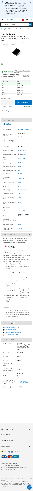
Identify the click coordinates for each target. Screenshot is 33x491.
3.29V (20, 166)
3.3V (19, 224)
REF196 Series (22, 150)
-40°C (19, 197)
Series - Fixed (22, 158)
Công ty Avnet (5, 479)
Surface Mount (22, 189)
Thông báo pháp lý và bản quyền (10, 465)
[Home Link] (13, 20)
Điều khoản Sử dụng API (8, 469)
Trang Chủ (4, 29)
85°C (19, 203)
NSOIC (20, 182)
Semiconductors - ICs (15, 29)
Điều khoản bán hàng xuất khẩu (10, 467)
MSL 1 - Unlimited (23, 211)
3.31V (19, 170)
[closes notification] (31, 2)
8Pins (19, 186)
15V (19, 193)
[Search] (30, 24)
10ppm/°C (21, 178)
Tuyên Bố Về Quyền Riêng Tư (9, 463)
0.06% (20, 174)
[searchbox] (15, 24)
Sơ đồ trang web (24, 467)
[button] (2, 20)
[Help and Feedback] (29, 487)
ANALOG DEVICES (23, 129)
